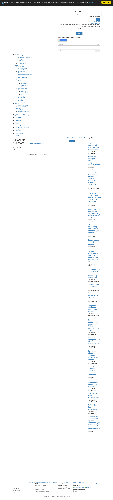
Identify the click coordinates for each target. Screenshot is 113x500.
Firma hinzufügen (22, 102)
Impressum (31, 482)
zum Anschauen (22, 109)
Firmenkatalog (18, 99)
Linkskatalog (22, 62)
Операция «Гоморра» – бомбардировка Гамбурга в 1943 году (94, 197)
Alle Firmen (20, 100)
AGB (80, 482)
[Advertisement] (56, 149)
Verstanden (106, 2)
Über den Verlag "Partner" (53, 482)
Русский (93, 6)
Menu (13, 53)
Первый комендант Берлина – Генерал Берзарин (92, 370)
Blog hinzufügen (22, 97)
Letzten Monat (24, 85)
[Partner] (15, 6)
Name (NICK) (78, 12)
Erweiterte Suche (36, 143)
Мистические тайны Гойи (93, 285)
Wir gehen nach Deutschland (25, 57)
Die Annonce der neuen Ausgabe (22, 67)
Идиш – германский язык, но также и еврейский (94, 146)
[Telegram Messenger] (79, 487)
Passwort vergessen (95, 23)
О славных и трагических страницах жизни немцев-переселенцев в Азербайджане (94, 422)
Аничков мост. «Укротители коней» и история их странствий (94, 273)
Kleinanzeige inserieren (23, 111)
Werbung (17, 103)
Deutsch (98, 6)
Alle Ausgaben (21, 71)
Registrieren (97, 21)
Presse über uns (64, 482)
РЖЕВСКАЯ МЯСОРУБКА (93, 296)
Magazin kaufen (81, 137)
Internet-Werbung (22, 106)
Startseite (17, 54)
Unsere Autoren (21, 76)
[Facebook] (88, 487)
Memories (21, 60)
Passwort (79, 14)
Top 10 (19, 82)
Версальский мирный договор (93, 241)
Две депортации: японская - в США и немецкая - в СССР (93, 325)
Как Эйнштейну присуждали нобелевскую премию (93, 228)
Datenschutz (38, 482)
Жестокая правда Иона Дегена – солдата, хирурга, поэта (94, 160)
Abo (19, 73)
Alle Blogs (20, 80)
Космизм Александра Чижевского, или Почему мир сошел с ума (93, 256)
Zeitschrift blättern (22, 69)
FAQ (83, 482)
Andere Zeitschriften (23, 77)
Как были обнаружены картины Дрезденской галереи (93, 355)
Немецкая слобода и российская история (92, 307)
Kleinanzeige (18, 108)
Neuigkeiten (22, 59)
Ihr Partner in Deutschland (24, 6)
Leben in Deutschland (23, 56)
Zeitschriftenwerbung (23, 105)
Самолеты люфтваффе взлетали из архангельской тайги (94, 212)
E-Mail (80, 28)
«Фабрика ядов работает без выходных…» (94, 340)
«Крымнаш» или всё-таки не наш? (93, 384)
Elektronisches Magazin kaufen (25, 74)
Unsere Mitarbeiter (73, 482)
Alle (22, 86)
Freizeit (17, 123)
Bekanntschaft (22, 63)
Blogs (16, 79)
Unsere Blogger (21, 96)
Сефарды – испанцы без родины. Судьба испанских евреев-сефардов (93, 178)
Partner (16, 65)
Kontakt (44, 482)
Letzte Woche (24, 83)
